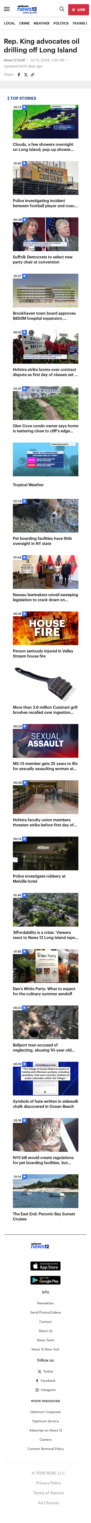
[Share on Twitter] (26, 75)
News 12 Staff (14, 60)
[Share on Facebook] (19, 75)
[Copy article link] (32, 75)
